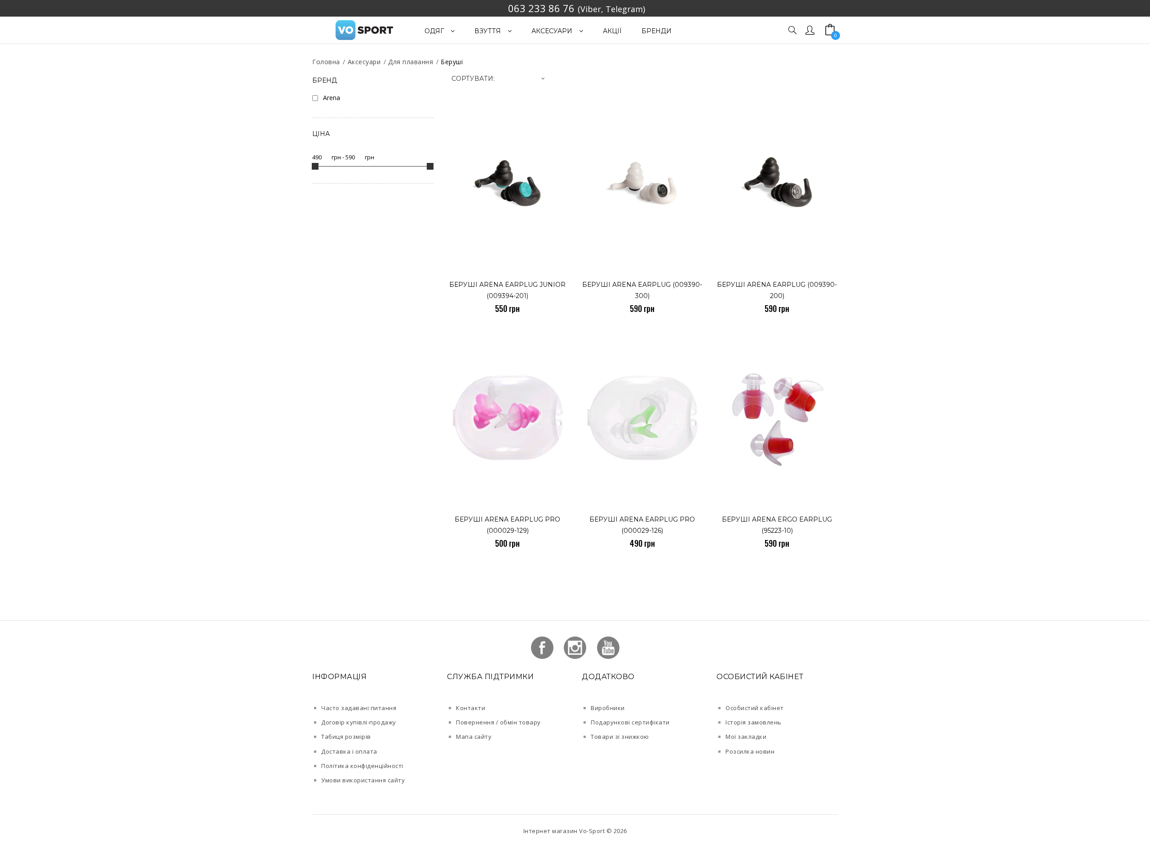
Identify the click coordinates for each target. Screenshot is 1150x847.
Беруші (452, 61)
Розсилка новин (749, 751)
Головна (326, 61)
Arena (331, 97)
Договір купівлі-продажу (358, 722)
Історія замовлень (753, 722)
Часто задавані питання (358, 708)
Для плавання (410, 61)
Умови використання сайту (363, 780)
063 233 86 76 (541, 8)
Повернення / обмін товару (498, 722)
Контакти (470, 708)
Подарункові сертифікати (630, 722)
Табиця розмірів (346, 737)
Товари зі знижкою (620, 737)
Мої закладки (745, 737)
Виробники (608, 708)
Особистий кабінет (754, 708)
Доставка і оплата (349, 751)
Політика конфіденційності (362, 766)
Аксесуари (364, 61)
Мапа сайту (473, 737)
